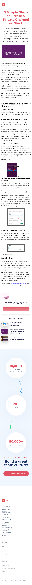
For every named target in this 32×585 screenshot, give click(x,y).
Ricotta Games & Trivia (18, 284)
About (3, 557)
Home (3, 546)
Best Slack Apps (6, 552)
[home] (5, 4)
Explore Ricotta (16, 309)
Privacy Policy (5, 555)
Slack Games (5, 565)
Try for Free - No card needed (16, 473)
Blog (3, 549)
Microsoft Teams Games (8, 568)
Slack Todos (5, 571)
